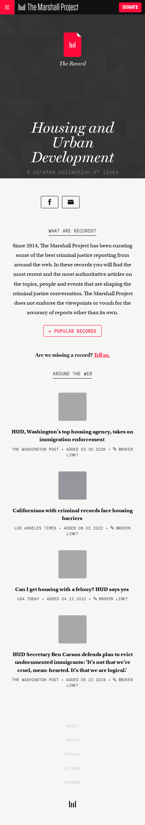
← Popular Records (72, 331)
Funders (72, 782)
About (72, 726)
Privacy (72, 754)
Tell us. (102, 355)
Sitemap (72, 768)
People (72, 740)
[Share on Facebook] (49, 202)
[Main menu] (7, 7)
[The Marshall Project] (46, 7)
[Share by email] (71, 202)
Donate (130, 7)
